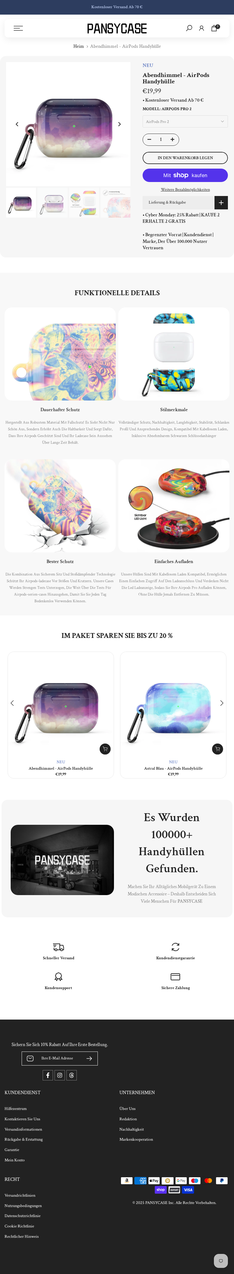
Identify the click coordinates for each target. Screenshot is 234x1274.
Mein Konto (15, 1160)
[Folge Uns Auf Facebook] (48, 1075)
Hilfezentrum (16, 1108)
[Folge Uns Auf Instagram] (60, 1075)
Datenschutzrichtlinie (23, 1216)
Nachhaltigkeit (131, 1129)
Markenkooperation (136, 1139)
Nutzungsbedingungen (23, 1206)
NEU (61, 762)
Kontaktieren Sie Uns (22, 1119)
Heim (78, 46)
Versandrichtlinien (20, 1195)
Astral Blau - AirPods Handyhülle (173, 768)
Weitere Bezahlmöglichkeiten (185, 189)
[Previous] (17, 124)
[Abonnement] (87, 1058)
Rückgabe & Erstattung (24, 1139)
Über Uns (127, 1108)
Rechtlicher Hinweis (22, 1236)
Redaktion (128, 1119)
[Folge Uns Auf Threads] (71, 1075)
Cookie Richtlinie (19, 1226)
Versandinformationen (23, 1129)
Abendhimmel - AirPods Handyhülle (61, 768)
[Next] (119, 124)
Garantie (12, 1150)
